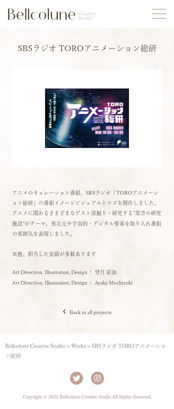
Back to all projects (90, 312)
